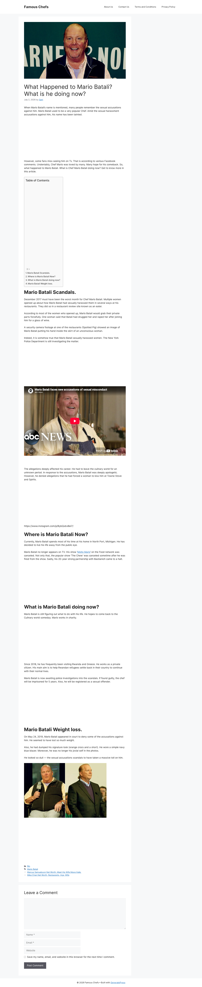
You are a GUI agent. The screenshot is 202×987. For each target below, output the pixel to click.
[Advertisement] (75, 139)
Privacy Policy (168, 6)
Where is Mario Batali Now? (41, 276)
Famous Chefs (36, 7)
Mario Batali (32, 869)
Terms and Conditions (145, 6)
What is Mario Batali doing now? (44, 280)
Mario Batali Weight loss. (40, 283)
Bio (28, 866)
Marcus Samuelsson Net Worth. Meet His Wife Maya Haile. (54, 872)
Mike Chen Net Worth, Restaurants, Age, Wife (48, 875)
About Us (108, 6)
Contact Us (123, 6)
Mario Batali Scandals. (38, 273)
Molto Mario (83, 552)
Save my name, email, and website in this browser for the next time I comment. (71, 957)
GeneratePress (118, 982)
